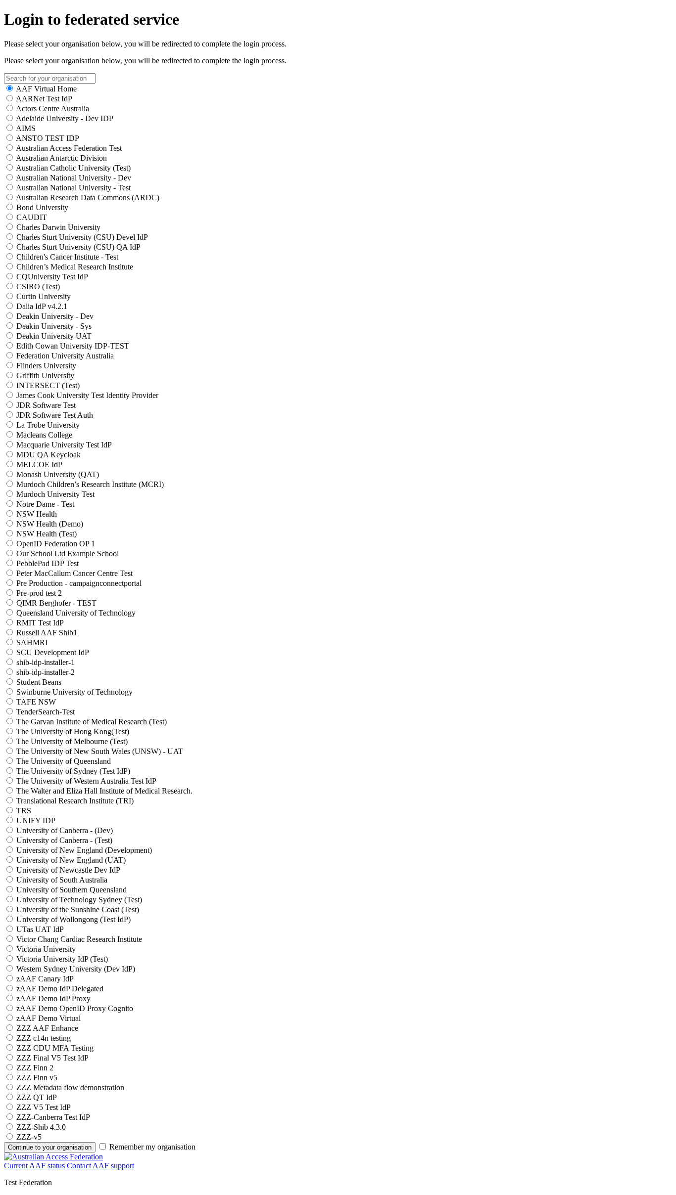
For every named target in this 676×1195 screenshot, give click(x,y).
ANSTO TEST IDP (47, 138)
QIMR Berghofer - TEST (56, 603)
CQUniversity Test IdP (52, 276)
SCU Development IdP (52, 652)
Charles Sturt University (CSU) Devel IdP (82, 237)
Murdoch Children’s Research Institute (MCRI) (90, 484)
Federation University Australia (65, 356)
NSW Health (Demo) (49, 524)
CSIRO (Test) (38, 286)
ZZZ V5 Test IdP (43, 1107)
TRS (23, 810)
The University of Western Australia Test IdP (86, 781)
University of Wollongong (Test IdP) (73, 919)
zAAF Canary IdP (45, 978)
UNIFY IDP (35, 820)
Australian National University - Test (73, 187)
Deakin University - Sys (54, 326)
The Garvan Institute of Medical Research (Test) (91, 721)
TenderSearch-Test (45, 712)
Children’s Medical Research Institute (74, 267)
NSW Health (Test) (46, 534)
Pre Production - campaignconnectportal (79, 583)
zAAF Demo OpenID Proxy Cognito (74, 1008)
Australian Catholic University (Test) (73, 168)
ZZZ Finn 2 (34, 1067)
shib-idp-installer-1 (45, 662)
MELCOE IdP (39, 464)
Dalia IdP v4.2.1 (41, 306)
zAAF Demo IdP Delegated (59, 988)
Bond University (42, 207)
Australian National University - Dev (73, 178)
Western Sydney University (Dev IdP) (75, 969)
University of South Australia (61, 880)
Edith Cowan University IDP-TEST (72, 346)
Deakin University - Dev (55, 316)
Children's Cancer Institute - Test (67, 257)
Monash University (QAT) (57, 474)
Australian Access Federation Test (69, 148)
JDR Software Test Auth (54, 415)
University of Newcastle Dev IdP (68, 870)
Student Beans (38, 682)
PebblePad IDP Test (47, 563)
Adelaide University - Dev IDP (64, 118)
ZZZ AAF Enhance (47, 1028)
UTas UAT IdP (40, 929)
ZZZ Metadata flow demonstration (70, 1087)
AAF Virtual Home (46, 89)
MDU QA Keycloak (48, 454)
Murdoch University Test (55, 494)
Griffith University (45, 375)
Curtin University (43, 296)
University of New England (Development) (84, 850)
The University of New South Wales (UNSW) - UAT (99, 751)
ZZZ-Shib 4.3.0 (41, 1127)
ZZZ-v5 (29, 1137)
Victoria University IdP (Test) (62, 959)
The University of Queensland (63, 761)
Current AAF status (34, 1165)
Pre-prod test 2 (39, 593)
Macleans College (44, 435)
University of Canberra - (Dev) (64, 830)
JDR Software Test (46, 405)
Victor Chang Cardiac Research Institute (79, 939)
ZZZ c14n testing (43, 1038)
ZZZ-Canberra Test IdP (53, 1117)
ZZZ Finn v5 (36, 1077)
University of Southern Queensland (71, 889)
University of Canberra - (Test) (64, 840)
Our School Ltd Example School (67, 553)
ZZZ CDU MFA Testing (55, 1048)
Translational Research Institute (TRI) (75, 801)
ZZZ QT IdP (36, 1097)
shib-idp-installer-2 (45, 672)
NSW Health (36, 514)
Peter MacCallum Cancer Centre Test (74, 573)
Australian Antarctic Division (61, 158)
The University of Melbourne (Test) (72, 741)
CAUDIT (31, 217)
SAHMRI (32, 642)
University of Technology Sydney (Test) (79, 899)
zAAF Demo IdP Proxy (53, 998)
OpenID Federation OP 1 (55, 543)
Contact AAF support (100, 1165)
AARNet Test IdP (44, 98)
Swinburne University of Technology (74, 692)
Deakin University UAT (54, 336)
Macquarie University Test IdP (64, 445)
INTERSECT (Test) (48, 385)
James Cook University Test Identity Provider (87, 395)
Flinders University (46, 365)
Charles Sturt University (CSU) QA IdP (78, 247)
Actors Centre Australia (52, 108)
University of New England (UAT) (71, 860)
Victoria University (46, 949)
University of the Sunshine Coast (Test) (77, 909)
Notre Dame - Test (45, 504)
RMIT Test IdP (40, 623)
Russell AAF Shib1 (46, 632)
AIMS (26, 128)
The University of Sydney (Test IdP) (73, 771)
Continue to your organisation (50, 1147)
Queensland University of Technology (76, 613)
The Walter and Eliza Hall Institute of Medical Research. (104, 791)
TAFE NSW (36, 702)
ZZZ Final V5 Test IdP (52, 1058)
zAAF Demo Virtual (48, 1018)
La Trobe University (48, 425)
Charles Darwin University (58, 227)
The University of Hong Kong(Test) (72, 731)
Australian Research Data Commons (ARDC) (87, 197)
